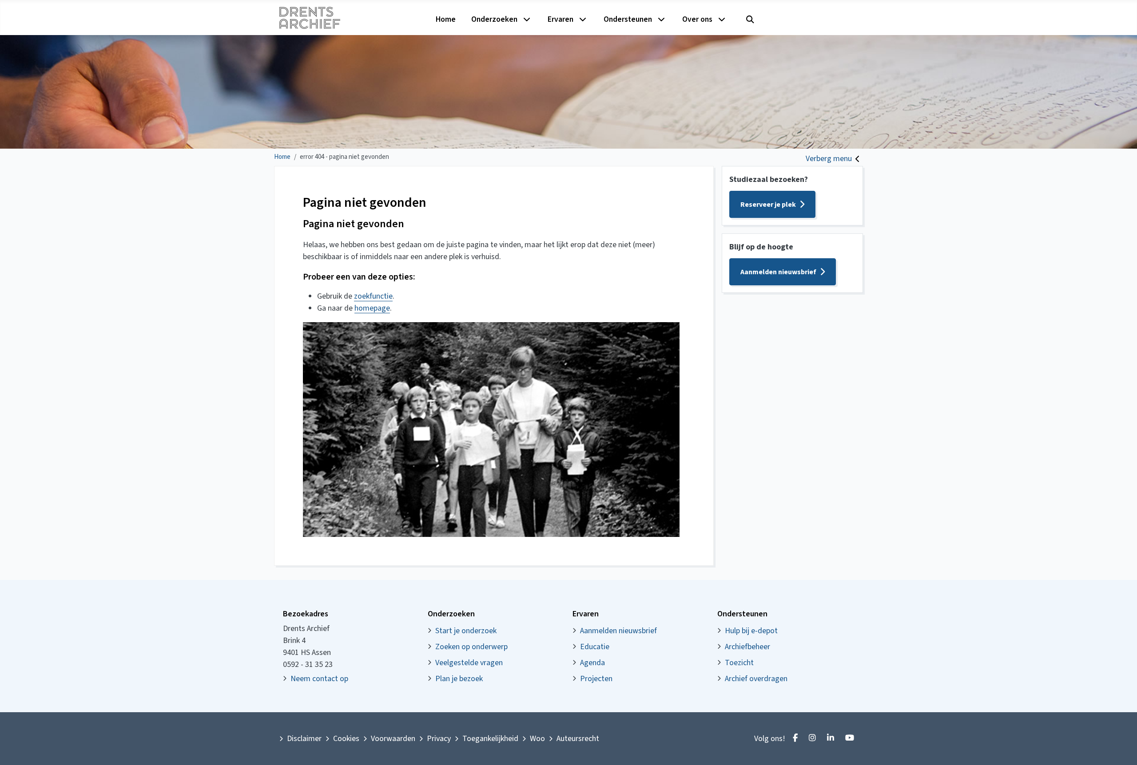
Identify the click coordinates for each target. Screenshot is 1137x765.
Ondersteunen (628, 19)
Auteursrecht (578, 738)
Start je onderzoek (466, 630)
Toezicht (739, 662)
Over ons (697, 19)
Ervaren (560, 19)
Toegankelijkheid (490, 738)
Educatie (594, 646)
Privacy (439, 738)
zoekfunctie (373, 296)
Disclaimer (304, 738)
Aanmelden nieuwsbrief (778, 272)
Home (446, 19)
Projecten (596, 678)
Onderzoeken (494, 19)
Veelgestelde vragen (469, 662)
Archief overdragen (756, 678)
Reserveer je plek (768, 204)
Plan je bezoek (459, 678)
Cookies (346, 738)
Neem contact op (319, 678)
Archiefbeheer (747, 646)
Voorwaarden (393, 738)
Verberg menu (829, 158)
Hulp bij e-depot (751, 630)
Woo (537, 738)
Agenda (592, 662)
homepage (372, 308)
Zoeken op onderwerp (471, 646)
